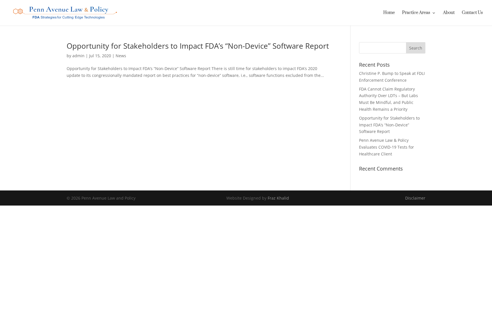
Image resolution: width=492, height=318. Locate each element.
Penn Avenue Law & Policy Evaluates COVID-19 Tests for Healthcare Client (386, 147)
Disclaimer (415, 198)
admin (78, 55)
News (121, 55)
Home (389, 13)
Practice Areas (416, 13)
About (449, 13)
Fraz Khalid (278, 198)
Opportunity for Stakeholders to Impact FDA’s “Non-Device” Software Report (198, 46)
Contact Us (472, 13)
